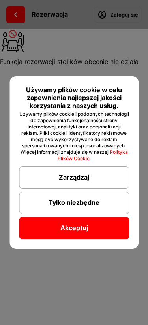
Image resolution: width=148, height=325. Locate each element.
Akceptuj (74, 228)
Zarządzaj (74, 177)
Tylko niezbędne (74, 202)
